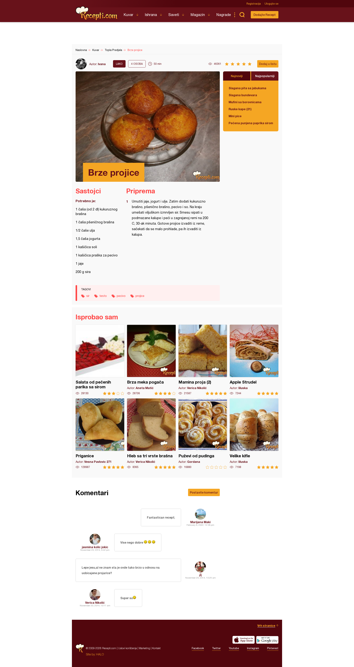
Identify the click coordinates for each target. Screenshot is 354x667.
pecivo (121, 295)
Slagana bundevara (243, 95)
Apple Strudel (254, 360)
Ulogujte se (271, 3)
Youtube (234, 648)
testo (103, 295)
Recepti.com (97, 13)
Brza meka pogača (151, 360)
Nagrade (223, 15)
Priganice (100, 433)
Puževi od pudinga (202, 433)
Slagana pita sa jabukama (247, 88)
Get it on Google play (267, 640)
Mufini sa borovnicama (245, 102)
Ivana (102, 64)
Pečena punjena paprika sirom (251, 123)
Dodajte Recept (265, 14)
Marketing (144, 648)
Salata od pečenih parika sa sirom (100, 360)
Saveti (173, 15)
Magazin (197, 15)
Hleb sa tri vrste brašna (151, 433)
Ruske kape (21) (240, 109)
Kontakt (156, 648)
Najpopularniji (265, 76)
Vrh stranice (266, 625)
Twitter (216, 648)
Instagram (253, 648)
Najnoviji (237, 76)
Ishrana (151, 15)
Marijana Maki (200, 522)
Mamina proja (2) (202, 360)
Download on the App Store (243, 640)
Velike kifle (254, 433)
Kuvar (128, 15)
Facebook (198, 648)
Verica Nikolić (95, 602)
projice (140, 295)
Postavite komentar (204, 492)
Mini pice (235, 116)
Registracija (254, 3)
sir (87, 295)
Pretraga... (241, 14)
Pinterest (272, 648)
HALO (100, 654)
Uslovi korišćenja (127, 648)
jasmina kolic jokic (95, 547)
